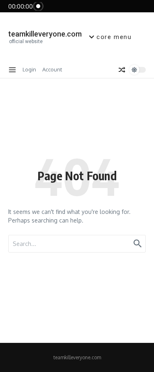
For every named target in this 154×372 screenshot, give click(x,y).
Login (29, 69)
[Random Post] (122, 70)
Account (52, 69)
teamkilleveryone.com (45, 34)
